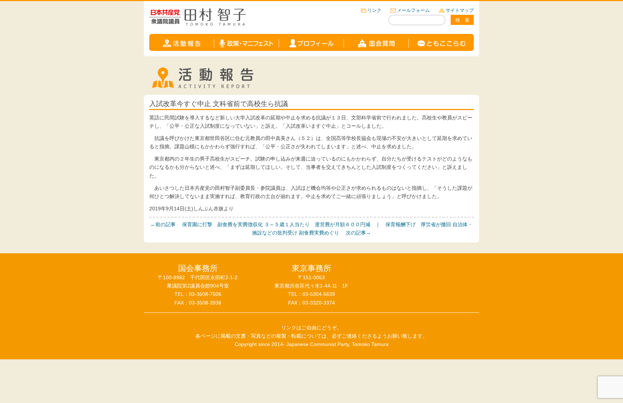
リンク (374, 10)
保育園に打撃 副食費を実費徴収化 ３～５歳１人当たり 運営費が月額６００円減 (260, 224)
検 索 (462, 20)
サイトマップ (460, 10)
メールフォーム (413, 10)
